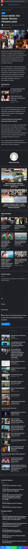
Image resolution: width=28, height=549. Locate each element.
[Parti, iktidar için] (6, 397)
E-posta (3, 304)
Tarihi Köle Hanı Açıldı (17, 374)
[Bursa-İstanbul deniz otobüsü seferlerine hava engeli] (21, 236)
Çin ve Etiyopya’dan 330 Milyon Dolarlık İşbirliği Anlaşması (17, 448)
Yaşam (9, 10)
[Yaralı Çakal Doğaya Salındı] (6, 442)
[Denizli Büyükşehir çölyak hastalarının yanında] (21, 220)
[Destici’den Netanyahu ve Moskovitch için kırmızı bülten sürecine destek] (6, 428)
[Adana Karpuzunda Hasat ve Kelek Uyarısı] (6, 403)
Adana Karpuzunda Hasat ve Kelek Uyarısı (18, 402)
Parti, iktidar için (15, 395)
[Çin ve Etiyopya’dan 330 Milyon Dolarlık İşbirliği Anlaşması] (6, 449)
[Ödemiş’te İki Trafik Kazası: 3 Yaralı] (6, 337)
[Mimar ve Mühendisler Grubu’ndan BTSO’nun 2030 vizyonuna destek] (21, 254)
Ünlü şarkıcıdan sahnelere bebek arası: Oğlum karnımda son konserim (5, 244)
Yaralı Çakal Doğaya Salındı (18, 440)
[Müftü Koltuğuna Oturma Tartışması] (6, 363)
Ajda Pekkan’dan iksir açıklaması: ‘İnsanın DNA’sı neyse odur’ (18, 98)
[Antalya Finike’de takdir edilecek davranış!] (7, 220)
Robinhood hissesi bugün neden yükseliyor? (13, 454)
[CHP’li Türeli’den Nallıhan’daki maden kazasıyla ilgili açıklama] (6, 421)
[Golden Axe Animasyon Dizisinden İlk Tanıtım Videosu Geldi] (6, 460)
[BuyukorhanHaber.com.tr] (14, 4)
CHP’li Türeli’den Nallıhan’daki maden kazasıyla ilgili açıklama (17, 420)
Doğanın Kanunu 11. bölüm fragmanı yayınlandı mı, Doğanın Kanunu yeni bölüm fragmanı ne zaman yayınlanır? (7, 262)
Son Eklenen (14, 330)
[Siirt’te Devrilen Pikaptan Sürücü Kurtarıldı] (6, 435)
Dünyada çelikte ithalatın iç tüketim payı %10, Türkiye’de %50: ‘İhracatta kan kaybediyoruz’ (18, 467)
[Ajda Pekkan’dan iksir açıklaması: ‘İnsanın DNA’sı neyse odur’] (5, 98)
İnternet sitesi (4, 309)
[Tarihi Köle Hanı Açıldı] (6, 377)
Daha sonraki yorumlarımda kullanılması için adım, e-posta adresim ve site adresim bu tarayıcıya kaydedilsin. (14, 317)
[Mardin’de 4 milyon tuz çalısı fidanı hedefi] (6, 383)
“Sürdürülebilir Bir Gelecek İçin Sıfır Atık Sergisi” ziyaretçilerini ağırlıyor (18, 343)
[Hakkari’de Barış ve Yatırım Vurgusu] (6, 370)
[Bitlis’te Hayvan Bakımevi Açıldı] (6, 390)
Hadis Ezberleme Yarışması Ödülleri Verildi (18, 413)
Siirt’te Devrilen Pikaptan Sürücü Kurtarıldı (18, 434)
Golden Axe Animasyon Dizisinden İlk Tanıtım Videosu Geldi (17, 459)
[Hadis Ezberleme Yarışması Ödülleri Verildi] (6, 414)
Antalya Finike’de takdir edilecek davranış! (6, 227)
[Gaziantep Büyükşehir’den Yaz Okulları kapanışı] (5, 91)
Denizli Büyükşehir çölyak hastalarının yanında (20, 227)
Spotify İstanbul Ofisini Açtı (9, 408)
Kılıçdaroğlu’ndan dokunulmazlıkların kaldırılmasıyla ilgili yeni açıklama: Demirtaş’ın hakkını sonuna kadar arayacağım (17, 353)
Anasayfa (4, 10)
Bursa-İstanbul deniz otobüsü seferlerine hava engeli (20, 242)
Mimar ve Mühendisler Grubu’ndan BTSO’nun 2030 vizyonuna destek (21, 261)
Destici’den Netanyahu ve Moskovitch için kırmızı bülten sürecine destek (18, 427)
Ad (2, 298)
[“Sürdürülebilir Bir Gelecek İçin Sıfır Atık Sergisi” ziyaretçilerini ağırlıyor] (6, 344)
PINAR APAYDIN (7, 25)
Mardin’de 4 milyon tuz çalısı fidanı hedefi (17, 382)
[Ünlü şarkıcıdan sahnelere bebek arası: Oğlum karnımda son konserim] (7, 236)
